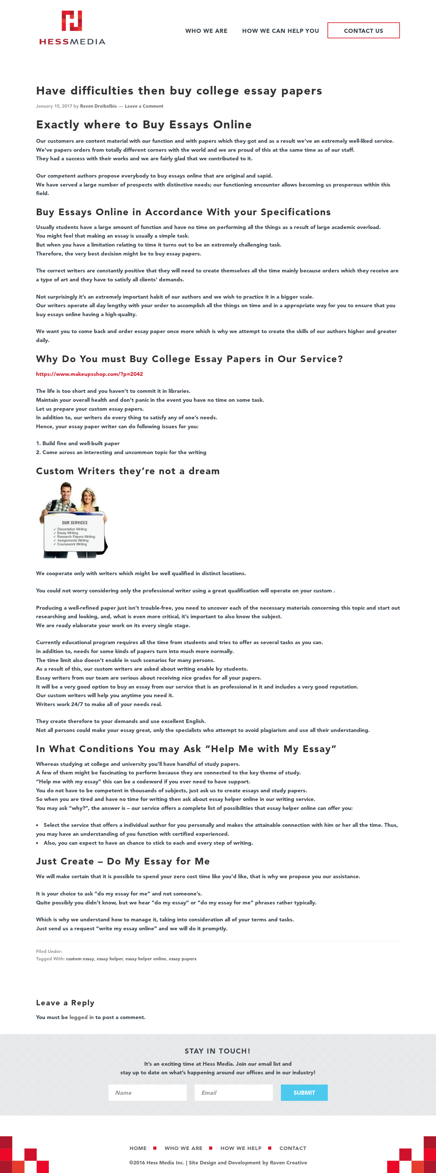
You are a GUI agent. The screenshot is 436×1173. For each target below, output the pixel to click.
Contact (293, 1148)
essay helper (110, 959)
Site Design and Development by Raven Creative (248, 1162)
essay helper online (145, 959)
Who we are (184, 1148)
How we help (241, 1148)
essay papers (182, 959)
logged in (82, 1017)
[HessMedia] (72, 43)
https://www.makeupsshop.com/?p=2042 (89, 373)
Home (138, 1148)
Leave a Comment (144, 106)
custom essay (80, 959)
